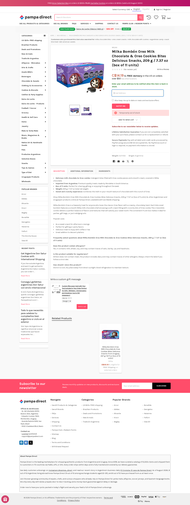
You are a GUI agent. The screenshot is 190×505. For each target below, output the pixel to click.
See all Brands (61, 23)
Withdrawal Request (60, 446)
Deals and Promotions (31, 49)
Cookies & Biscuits (30, 90)
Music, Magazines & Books (30, 136)
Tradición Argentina (30, 58)
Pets (23, 150)
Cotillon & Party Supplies (32, 95)
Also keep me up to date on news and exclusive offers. (137, 100)
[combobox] (99, 17)
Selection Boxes (28, 159)
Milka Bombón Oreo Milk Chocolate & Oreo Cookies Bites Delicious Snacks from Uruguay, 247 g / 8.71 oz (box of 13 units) (110, 352)
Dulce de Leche (28, 99)
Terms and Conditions (61, 442)
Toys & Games (28, 168)
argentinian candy (156, 39)
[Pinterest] (133, 161)
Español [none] (146, 9)
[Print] (123, 161)
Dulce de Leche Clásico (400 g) (90, 29)
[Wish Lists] (157, 17)
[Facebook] (114, 161)
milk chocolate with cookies (138, 39)
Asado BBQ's (27, 72)
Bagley (24, 213)
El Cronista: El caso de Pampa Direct (136, 470)
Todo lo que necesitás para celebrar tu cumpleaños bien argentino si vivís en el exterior (32, 316)
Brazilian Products (29, 45)
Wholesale (26, 181)
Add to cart (82, 306)
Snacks (25, 163)
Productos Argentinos (31, 154)
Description (59, 171)
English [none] (137, 9)
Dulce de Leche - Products (33, 104)
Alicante (25, 203)
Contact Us (112, 23)
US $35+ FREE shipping (32, 40)
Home (24, 122)
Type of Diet (27, 172)
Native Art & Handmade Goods (32, 143)
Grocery (25, 113)
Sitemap (55, 434)
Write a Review (163, 69)
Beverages (26, 76)
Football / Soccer (29, 108)
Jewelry (25, 126)
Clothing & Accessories (32, 85)
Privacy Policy (74, 500)
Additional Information (81, 171)
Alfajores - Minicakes (31, 63)
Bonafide (25, 217)
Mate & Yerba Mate (30, 131)
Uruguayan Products (30, 177)
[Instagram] (21, 443)
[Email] (119, 161)
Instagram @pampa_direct (60, 470)
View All (25, 241)
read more (25, 276)
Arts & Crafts (27, 67)
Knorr (24, 208)
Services (85, 23)
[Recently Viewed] (149, 17)
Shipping (99, 23)
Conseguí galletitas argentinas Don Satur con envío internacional (33, 284)
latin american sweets (67, 42)
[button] (126, 119)
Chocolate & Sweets (30, 81)
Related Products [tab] (62, 318)
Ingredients (104, 171)
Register (167, 9)
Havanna (25, 227)
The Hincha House (29, 236)
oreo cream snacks (119, 39)
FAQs (74, 23)
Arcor (24, 194)
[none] (80, 74)
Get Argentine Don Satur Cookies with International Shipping (33, 256)
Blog (54, 438)
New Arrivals (27, 54)
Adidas (24, 199)
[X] (128, 161)
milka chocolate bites (103, 39)
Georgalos (26, 222)
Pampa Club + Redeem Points (135, 23)
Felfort (24, 231)
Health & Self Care (30, 117)
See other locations (129, 79)
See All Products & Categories (34, 23)
